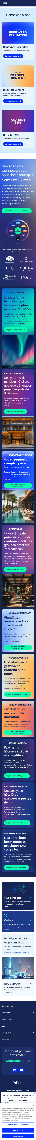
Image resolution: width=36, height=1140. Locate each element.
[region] (18, 1121)
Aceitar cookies (18, 1136)
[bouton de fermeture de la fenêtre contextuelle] (34, 1093)
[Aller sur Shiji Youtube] (21, 1070)
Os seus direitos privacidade (18, 1124)
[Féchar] (33, 1106)
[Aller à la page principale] (5, 3)
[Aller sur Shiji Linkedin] (14, 1070)
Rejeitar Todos (18, 1130)
